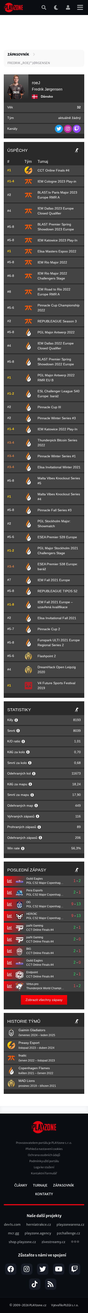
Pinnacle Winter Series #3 (57, 418)
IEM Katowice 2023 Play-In (57, 240)
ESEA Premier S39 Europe (57, 537)
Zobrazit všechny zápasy (44, 1000)
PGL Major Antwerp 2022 (56, 332)
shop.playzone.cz (22, 1242)
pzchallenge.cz (68, 1233)
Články (20, 1185)
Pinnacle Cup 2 (49, 629)
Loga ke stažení (44, 1167)
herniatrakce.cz (38, 1224)
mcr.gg (13, 1233)
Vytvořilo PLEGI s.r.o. (65, 1305)
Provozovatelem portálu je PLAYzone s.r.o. (44, 1143)
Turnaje (40, 1185)
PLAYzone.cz (37, 1305)
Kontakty (44, 1194)
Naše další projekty (44, 1215)
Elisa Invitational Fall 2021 (57, 618)
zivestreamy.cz (53, 1242)
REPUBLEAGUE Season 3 (57, 321)
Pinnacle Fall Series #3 (55, 510)
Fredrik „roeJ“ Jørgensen (29, 63)
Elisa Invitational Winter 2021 (59, 467)
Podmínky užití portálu (44, 1161)
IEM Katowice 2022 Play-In (57, 429)
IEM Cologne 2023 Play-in (57, 181)
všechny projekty (75, 1242)
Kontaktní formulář (44, 1173)
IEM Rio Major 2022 (52, 262)
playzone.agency (38, 1233)
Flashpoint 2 (47, 656)
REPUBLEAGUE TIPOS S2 (57, 591)
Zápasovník (18, 54)
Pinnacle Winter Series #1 (57, 456)
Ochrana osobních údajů (44, 1155)
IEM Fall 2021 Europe (54, 580)
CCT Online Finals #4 (53, 170)
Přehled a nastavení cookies (44, 1149)
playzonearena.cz (70, 1224)
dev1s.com (12, 1224)
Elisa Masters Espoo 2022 (57, 251)
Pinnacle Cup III (49, 407)
